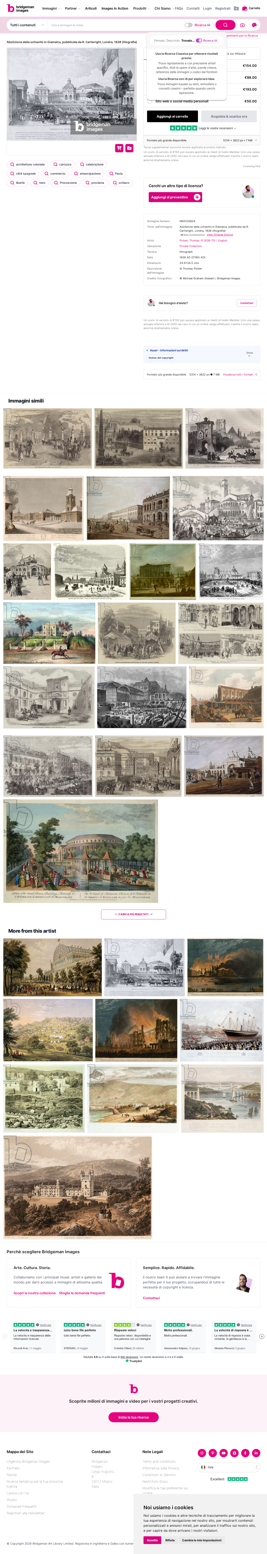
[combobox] (142, 25)
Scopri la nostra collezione (35, 1293)
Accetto (152, 1540)
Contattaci (246, 303)
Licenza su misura (231, 53)
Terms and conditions (159, 1461)
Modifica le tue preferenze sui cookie (165, 1490)
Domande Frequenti (22, 1506)
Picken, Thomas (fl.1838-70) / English (203, 240)
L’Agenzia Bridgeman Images (28, 1461)
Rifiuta (170, 1540)
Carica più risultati (133, 914)
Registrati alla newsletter (25, 1513)
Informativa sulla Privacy (160, 1468)
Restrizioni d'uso (155, 1481)
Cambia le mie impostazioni (202, 1540)
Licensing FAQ (251, 166)
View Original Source (220, 234)
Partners (13, 1468)
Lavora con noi (18, 1493)
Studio (12, 1500)
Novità (12, 1475)
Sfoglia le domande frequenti (82, 1293)
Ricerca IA (202, 25)
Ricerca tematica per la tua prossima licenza (35, 1483)
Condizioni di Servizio (159, 1475)
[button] (202, 354)
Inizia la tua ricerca (133, 1417)
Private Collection (191, 246)
